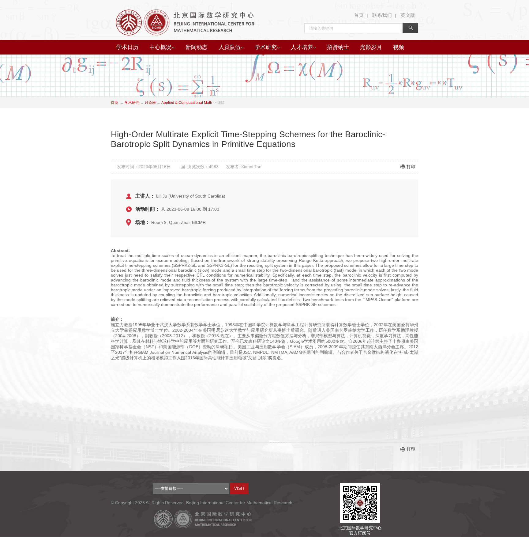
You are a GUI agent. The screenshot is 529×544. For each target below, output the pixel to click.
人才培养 (302, 47)
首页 (359, 15)
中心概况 (160, 47)
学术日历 (127, 47)
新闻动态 (197, 47)
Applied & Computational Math (186, 102)
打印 (411, 166)
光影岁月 (371, 47)
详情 (221, 102)
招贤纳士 (338, 47)
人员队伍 (230, 47)
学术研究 (266, 47)
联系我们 (382, 15)
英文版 (407, 15)
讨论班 (150, 102)
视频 (398, 47)
